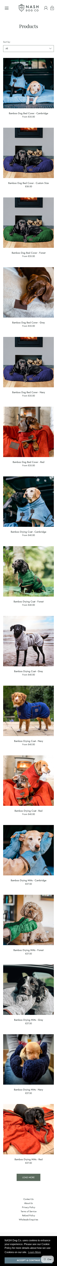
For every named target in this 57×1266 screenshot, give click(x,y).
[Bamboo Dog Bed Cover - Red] (28, 432)
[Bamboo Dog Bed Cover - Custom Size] (28, 153)
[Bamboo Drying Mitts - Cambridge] (28, 850)
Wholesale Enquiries (28, 1219)
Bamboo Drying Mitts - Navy (28, 1089)
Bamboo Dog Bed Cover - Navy (28, 392)
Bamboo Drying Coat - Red (28, 811)
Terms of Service (28, 1211)
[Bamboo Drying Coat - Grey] (28, 641)
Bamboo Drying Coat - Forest (29, 601)
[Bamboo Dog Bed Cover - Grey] (28, 292)
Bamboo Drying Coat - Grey (28, 671)
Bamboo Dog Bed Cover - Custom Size (28, 183)
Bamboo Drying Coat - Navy (28, 741)
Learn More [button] (34, 1252)
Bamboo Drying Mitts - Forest (28, 950)
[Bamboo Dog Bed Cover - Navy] (28, 362)
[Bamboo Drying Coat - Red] (28, 780)
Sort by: (6, 41)
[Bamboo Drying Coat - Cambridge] (28, 501)
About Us (28, 1203)
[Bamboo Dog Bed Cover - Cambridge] (28, 83)
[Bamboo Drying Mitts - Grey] (28, 989)
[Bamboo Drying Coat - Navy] (28, 711)
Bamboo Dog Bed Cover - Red (28, 462)
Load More (28, 1177)
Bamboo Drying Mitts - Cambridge (28, 880)
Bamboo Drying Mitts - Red (29, 1159)
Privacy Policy (28, 1207)
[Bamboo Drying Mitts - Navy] (28, 1059)
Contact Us (28, 1199)
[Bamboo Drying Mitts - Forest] (28, 920)
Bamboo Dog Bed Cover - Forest (28, 253)
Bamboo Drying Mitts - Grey (28, 1020)
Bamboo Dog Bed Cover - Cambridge (28, 113)
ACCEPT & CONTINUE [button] (28, 1260)
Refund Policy (28, 1215)
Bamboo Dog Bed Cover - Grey (28, 322)
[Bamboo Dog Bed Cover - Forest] (28, 222)
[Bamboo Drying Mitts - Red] (28, 1129)
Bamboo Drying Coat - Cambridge (28, 532)
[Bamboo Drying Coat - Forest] (28, 571)
